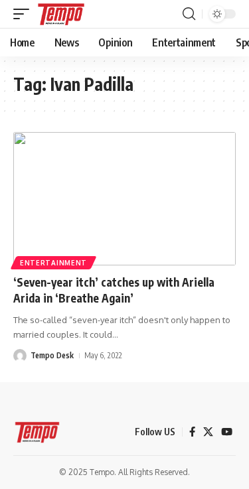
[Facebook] (192, 432)
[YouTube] (227, 432)
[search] (189, 14)
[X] (208, 432)
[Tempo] (61, 14)
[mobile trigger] (24, 14)
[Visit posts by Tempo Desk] (20, 355)
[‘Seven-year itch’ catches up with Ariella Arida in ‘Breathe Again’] (124, 198)
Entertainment (53, 263)
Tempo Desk (52, 355)
